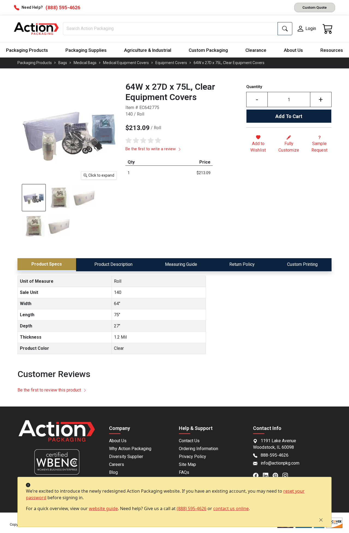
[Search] (285, 28)
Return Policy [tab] (242, 264)
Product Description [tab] (113, 264)
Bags (62, 63)
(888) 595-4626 (191, 508)
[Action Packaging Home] (56, 434)
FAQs (184, 472)
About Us (293, 50)
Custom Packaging (208, 50)
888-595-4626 (274, 455)
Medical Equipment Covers (126, 63)
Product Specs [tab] (46, 264)
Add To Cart (288, 116)
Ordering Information (198, 448)
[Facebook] (258, 475)
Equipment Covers (171, 63)
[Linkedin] (268, 475)
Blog (113, 472)
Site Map (187, 464)
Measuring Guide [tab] (181, 264)
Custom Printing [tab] (302, 264)
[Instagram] (287, 475)
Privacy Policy (192, 456)
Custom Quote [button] (314, 7)
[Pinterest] (277, 475)
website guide (103, 508)
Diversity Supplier (126, 456)
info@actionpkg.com (280, 463)
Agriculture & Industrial (147, 50)
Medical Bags (85, 63)
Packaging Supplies (86, 50)
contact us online (231, 508)
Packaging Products (27, 50)
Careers (116, 464)
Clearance (255, 50)
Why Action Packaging (130, 448)
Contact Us (189, 440)
